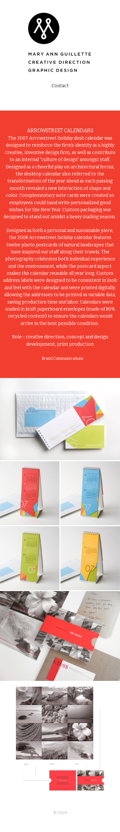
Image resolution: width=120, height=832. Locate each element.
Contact (60, 86)
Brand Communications (63, 358)
